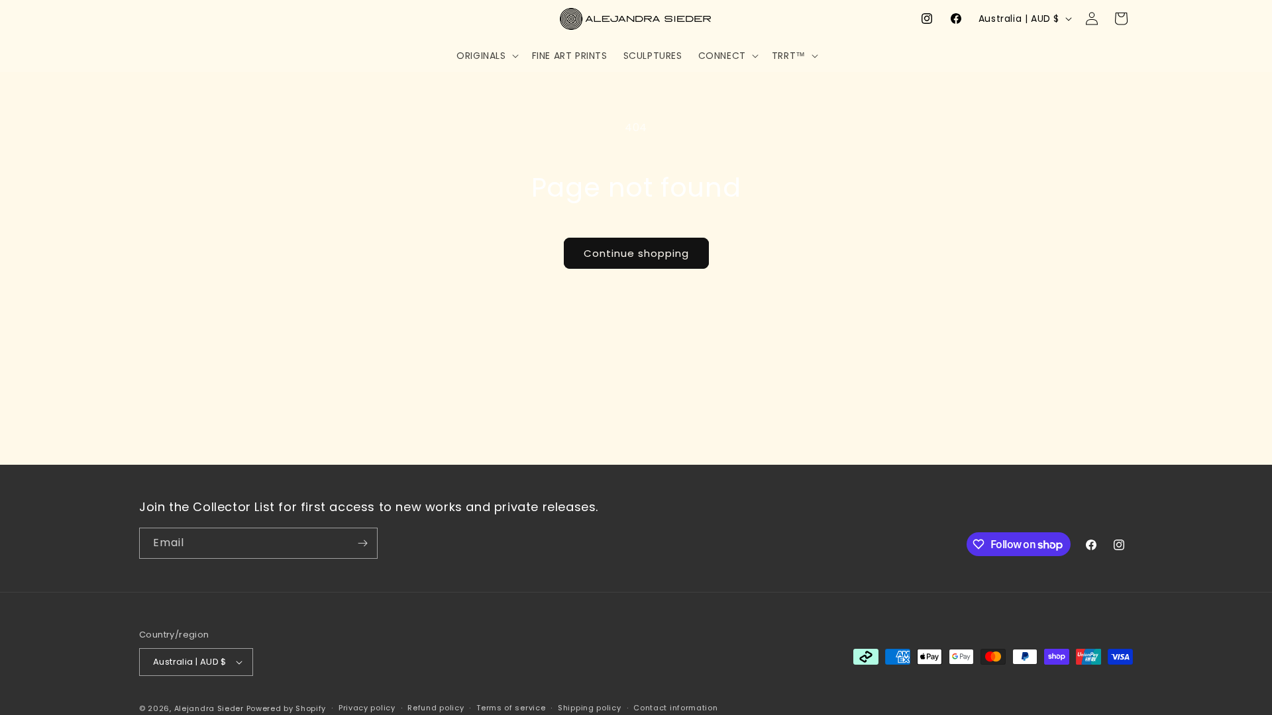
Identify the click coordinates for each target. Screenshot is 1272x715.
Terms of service (510, 707)
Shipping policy (589, 707)
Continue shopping (636, 253)
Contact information (675, 707)
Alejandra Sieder (209, 708)
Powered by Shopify (286, 708)
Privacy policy (367, 707)
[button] (486, 56)
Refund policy (435, 707)
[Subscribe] (362, 543)
